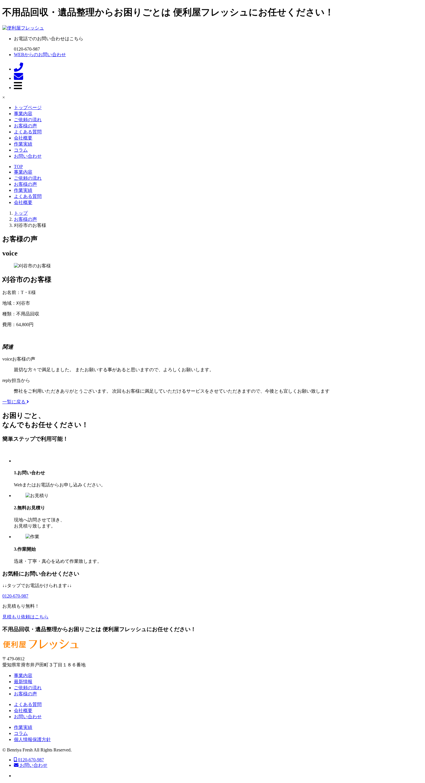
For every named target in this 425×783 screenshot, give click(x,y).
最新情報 (23, 681)
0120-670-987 (30, 759)
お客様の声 (25, 125)
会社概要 (23, 137)
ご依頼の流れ (28, 119)
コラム (21, 150)
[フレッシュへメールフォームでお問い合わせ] (18, 78)
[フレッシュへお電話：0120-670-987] (18, 69)
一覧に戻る (14, 401)
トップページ (28, 107)
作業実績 (23, 143)
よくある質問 (28, 131)
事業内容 (23, 113)
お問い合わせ (28, 156)
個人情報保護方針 (32, 739)
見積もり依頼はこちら (25, 616)
